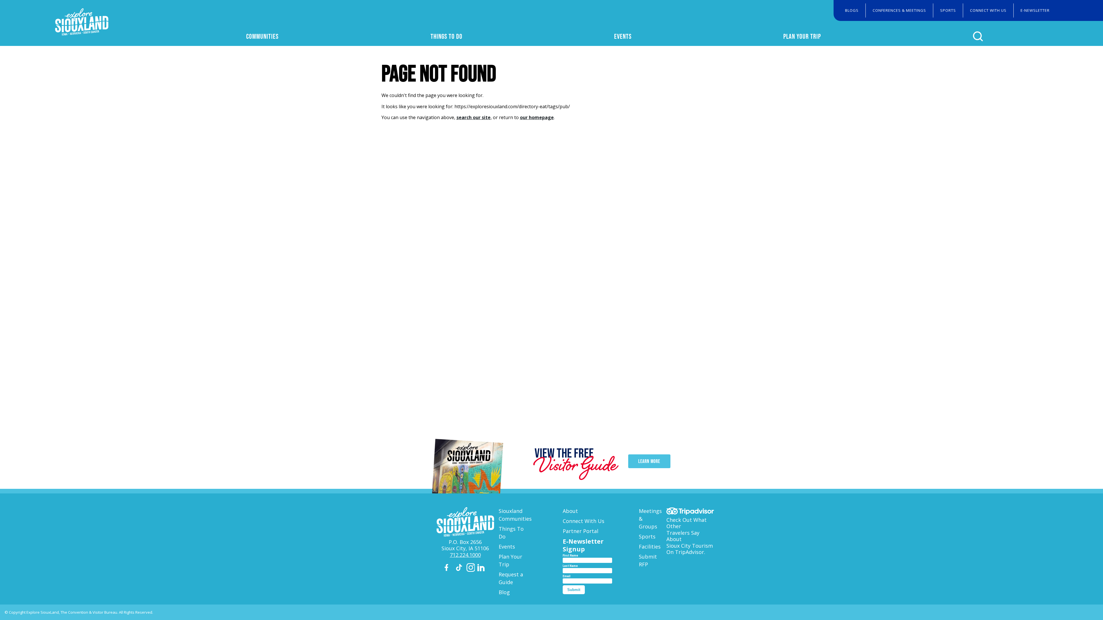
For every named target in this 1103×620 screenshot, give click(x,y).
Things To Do (446, 36)
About (570, 510)
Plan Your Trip (802, 36)
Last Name (570, 565)
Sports (948, 10)
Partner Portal (580, 531)
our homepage (537, 117)
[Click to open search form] (978, 36)
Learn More (649, 461)
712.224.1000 (465, 554)
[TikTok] (460, 568)
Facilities (650, 546)
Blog (504, 592)
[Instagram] (470, 568)
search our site (473, 117)
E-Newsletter (1035, 10)
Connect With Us (988, 10)
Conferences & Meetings (899, 10)
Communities (262, 36)
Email (566, 576)
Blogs (852, 10)
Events (623, 36)
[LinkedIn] (481, 568)
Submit (573, 590)
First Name (570, 555)
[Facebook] (449, 568)
